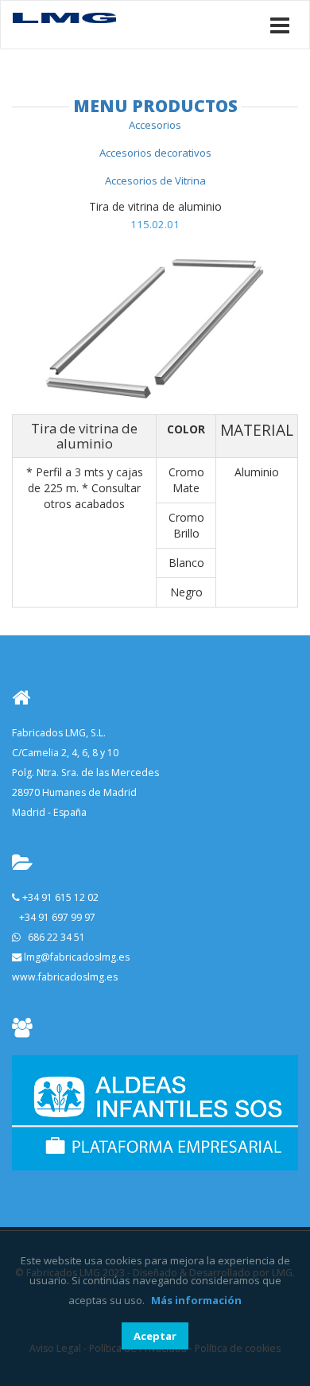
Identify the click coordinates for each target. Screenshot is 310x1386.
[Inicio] (64, 16)
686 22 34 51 (56, 937)
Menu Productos (155, 106)
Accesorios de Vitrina (155, 180)
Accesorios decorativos (155, 153)
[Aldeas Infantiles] (155, 1112)
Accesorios (155, 125)
